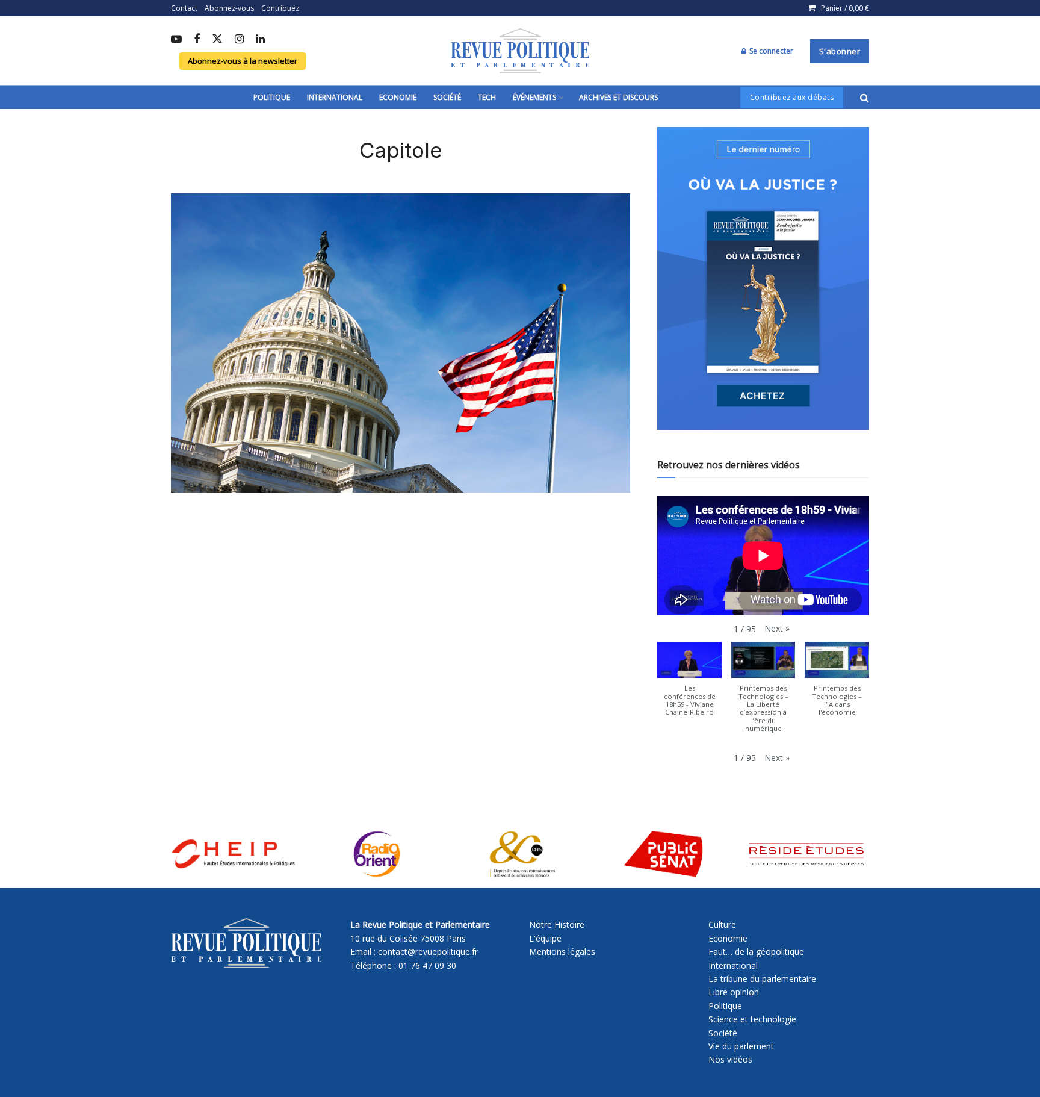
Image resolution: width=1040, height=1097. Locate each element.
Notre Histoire (556, 924)
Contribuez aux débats (792, 97)
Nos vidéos (730, 1059)
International (334, 97)
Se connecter (770, 51)
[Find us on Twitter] (217, 39)
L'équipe (545, 938)
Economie (397, 97)
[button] (777, 628)
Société (447, 97)
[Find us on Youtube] (176, 40)
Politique (271, 97)
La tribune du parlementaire (762, 978)
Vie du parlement (741, 1046)
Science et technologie (752, 1019)
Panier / (845, 8)
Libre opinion (733, 992)
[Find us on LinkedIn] (260, 40)
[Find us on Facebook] (197, 40)
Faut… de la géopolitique (756, 951)
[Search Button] (864, 97)
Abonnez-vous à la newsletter (242, 60)
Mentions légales (562, 951)
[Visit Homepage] (520, 51)
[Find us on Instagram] (239, 40)
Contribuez (280, 8)
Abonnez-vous (229, 8)
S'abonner (840, 51)
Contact (184, 8)
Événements (534, 97)
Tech (487, 97)
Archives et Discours (618, 97)
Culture (722, 924)
